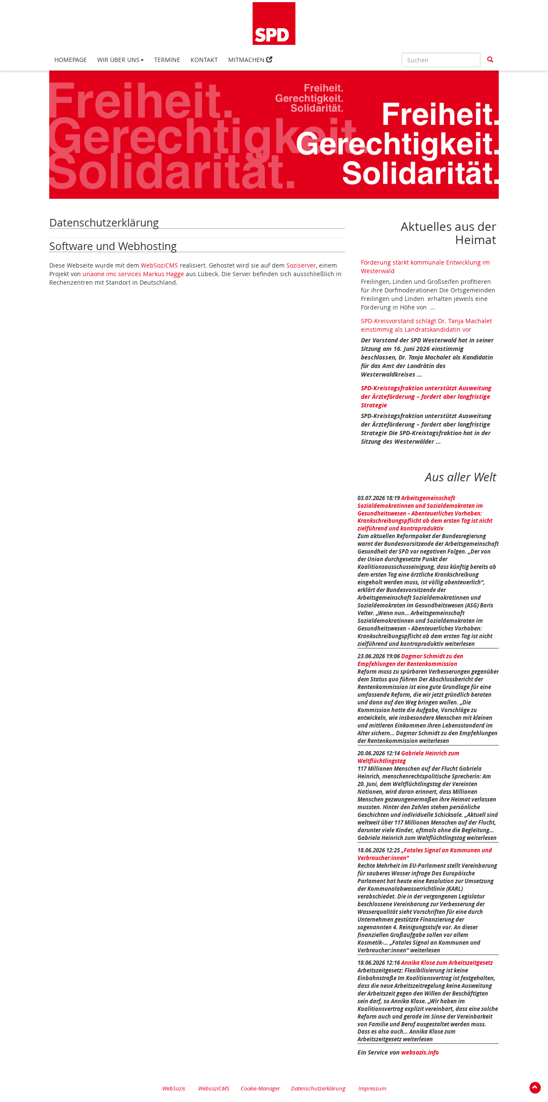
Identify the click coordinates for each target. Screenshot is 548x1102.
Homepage (70, 60)
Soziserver (301, 265)
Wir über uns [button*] (118, 60)
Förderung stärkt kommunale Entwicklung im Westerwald (425, 266)
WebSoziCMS (159, 265)
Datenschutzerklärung (318, 1088)
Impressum (372, 1088)
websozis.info (420, 1052)
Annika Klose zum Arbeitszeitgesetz (447, 962)
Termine (167, 60)
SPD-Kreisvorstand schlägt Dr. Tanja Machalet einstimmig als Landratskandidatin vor (426, 325)
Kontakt (204, 60)
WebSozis (173, 1088)
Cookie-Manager (260, 1088)
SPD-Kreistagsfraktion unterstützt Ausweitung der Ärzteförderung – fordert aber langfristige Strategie (426, 396)
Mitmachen (246, 60)
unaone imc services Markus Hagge (133, 274)
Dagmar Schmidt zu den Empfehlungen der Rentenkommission (410, 660)
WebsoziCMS (213, 1088)
